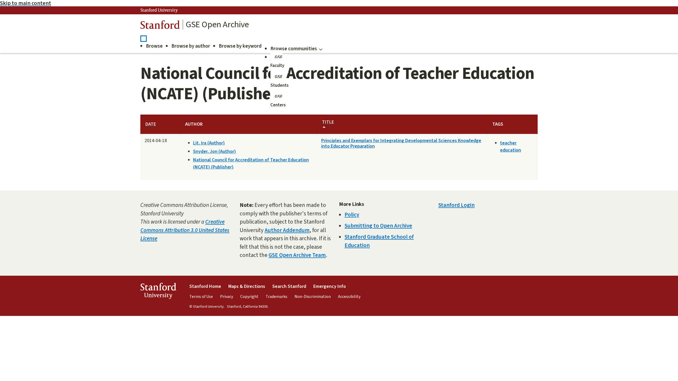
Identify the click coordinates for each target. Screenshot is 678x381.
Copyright (249, 297)
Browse (154, 46)
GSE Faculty (277, 61)
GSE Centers (278, 101)
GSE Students (279, 81)
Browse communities (293, 48)
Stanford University (159, 10)
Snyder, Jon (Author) (214, 151)
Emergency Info (329, 286)
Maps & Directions (246, 286)
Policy (352, 215)
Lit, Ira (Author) (209, 143)
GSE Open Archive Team (297, 255)
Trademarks (276, 297)
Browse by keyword (240, 46)
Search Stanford (289, 286)
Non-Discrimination (313, 297)
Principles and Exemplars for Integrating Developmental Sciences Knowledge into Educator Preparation (401, 143)
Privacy (226, 297)
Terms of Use (201, 297)
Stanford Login (456, 205)
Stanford (160, 26)
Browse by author (190, 46)
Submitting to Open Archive (378, 226)
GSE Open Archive (217, 25)
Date (150, 124)
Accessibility (349, 297)
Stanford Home (205, 286)
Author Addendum (287, 230)
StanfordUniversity (158, 292)
